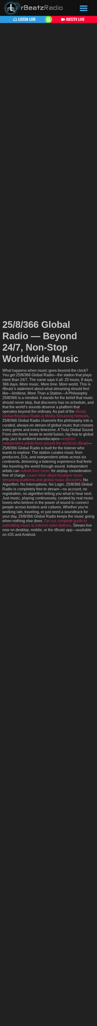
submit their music (35, 471)
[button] (83, 8)
